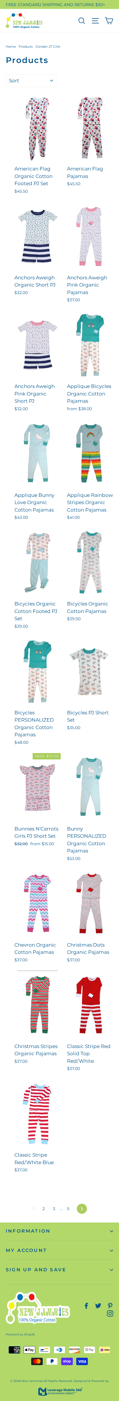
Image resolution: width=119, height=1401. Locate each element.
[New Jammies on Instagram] (110, 1313)
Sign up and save (36, 1269)
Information (28, 1231)
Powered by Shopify (20, 1334)
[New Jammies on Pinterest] (110, 1305)
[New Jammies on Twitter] (98, 1305)
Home (11, 46)
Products (26, 46)
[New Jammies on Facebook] (86, 1305)
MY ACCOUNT (26, 1250)
